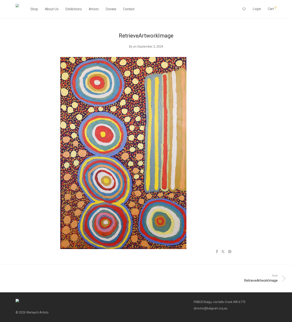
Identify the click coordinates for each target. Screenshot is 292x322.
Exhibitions (73, 9)
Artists (94, 9)
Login (257, 9)
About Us (52, 9)
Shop (34, 9)
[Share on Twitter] (223, 252)
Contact (128, 9)
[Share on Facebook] (217, 252)
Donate (111, 9)
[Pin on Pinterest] (230, 252)
